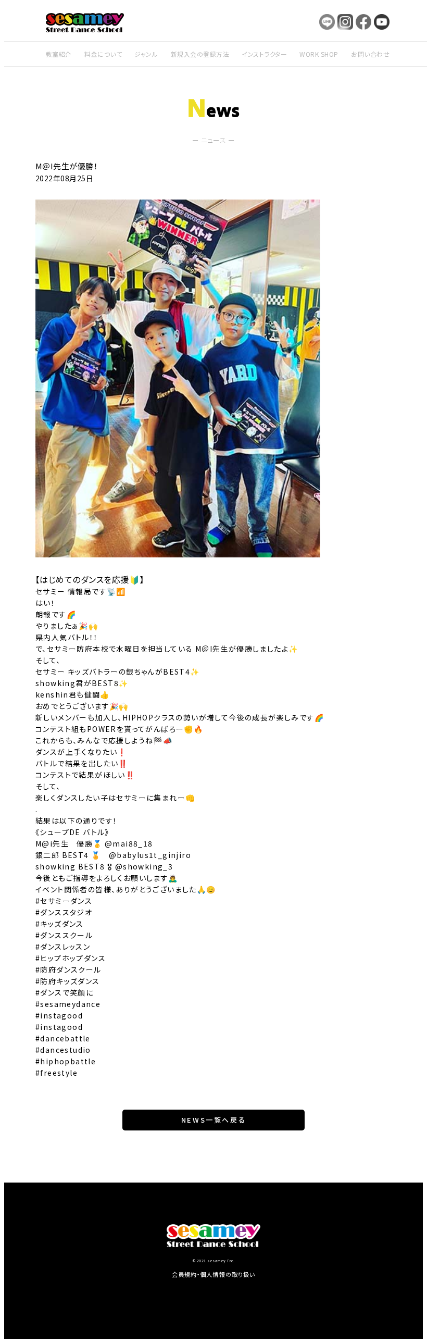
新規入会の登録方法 (200, 53)
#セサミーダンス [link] (63, 901)
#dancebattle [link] (63, 1038)
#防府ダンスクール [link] (68, 969)
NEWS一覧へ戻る (213, 1120)
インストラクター (264, 53)
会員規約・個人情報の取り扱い (214, 1274)
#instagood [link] (59, 1015)
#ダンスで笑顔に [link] (64, 992)
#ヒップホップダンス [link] (70, 958)
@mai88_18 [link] (129, 843)
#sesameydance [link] (68, 1004)
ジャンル (146, 53)
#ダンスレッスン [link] (62, 946)
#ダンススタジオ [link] (63, 912)
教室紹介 (59, 53)
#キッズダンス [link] (59, 923)
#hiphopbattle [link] (65, 1061)
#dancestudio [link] (63, 1049)
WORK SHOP (318, 53)
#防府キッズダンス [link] (67, 981)
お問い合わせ (370, 53)
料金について (103, 53)
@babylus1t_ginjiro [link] (150, 855)
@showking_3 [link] (144, 866)
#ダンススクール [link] (64, 935)
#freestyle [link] (56, 1072)
